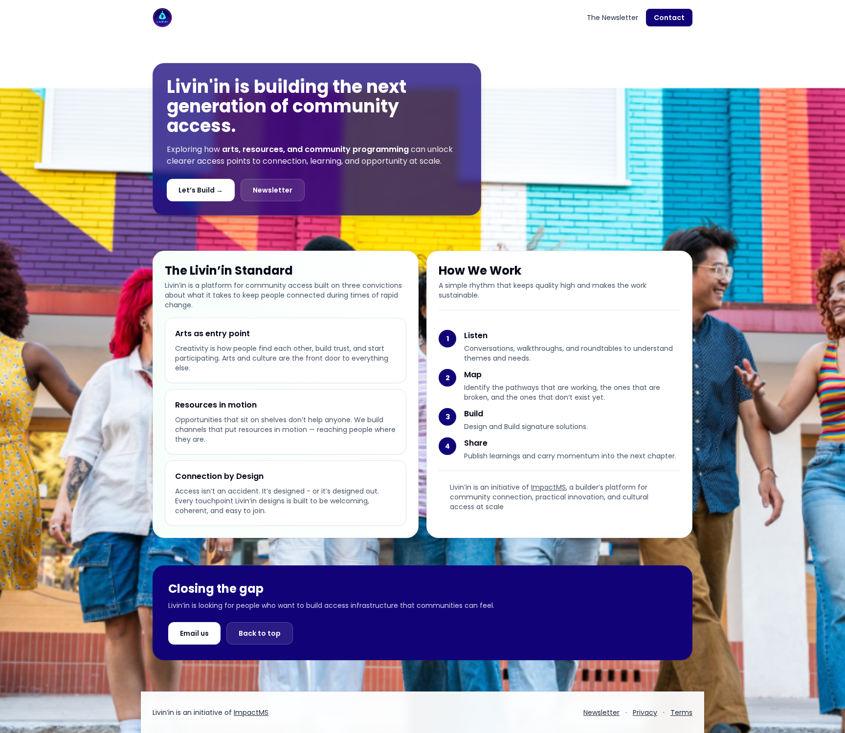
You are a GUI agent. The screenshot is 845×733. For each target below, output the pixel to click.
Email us (194, 633)
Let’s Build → (200, 190)
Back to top (260, 633)
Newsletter (272, 190)
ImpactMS (548, 487)
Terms (681, 712)
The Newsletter (612, 17)
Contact (669, 17)
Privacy (645, 712)
